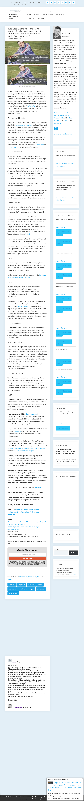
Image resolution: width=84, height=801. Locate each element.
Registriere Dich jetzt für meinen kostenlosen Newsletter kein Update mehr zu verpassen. (24, 511)
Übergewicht (41, 589)
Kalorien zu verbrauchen (23, 125)
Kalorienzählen (31, 414)
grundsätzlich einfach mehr (17, 448)
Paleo (11, 2)
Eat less (40, 585)
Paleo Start (29, 11)
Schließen (82, 779)
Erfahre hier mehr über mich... (63, 134)
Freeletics (13, 5)
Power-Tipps (11, 147)
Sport (24, 2)
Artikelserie (40, 145)
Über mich (29, 18)
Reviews (36, 14)
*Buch (41, 142)
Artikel (27, 234)
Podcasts (28, 14)
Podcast (20, 5)
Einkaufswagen (23, 306)
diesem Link (72, 574)
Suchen (56, 549)
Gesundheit (32, 577)
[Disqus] (27, 628)
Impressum (39, 18)
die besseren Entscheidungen (23, 451)
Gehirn (39, 2)
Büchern (18, 431)
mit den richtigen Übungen (36, 448)
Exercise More (13, 589)
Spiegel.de (57, 123)
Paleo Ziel (39, 11)
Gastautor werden (47, 14)
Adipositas (21, 585)
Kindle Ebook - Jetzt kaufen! (64, 233)
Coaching (48, 11)
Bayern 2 (67, 120)
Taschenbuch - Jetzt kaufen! (64, 242)
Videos (70, 11)
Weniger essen (13, 593)
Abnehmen (31, 2)
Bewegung (31, 585)
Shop (63, 11)
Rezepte (17, 2)
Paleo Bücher (59, 14)
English (27, 5)
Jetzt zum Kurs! (63, 428)
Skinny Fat (31, 106)
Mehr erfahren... (61, 227)
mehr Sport (23, 589)
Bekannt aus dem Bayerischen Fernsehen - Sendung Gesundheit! (64, 115)
